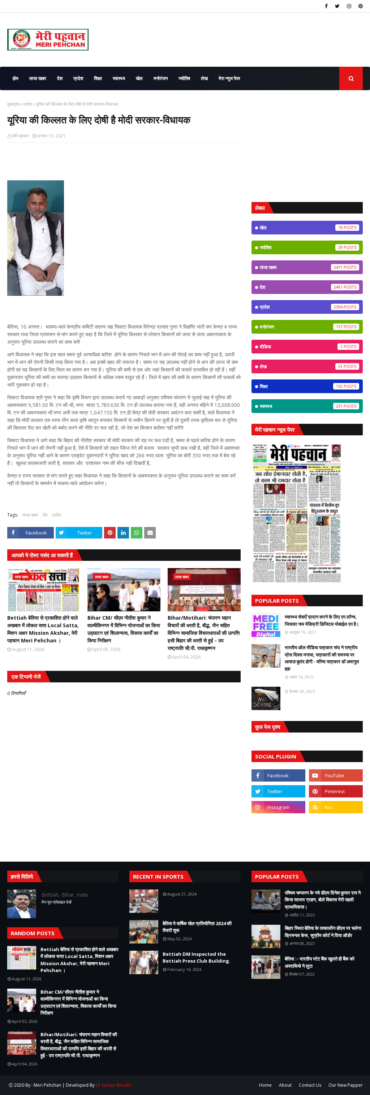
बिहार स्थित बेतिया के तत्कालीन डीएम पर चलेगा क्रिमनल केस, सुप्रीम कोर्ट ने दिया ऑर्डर (323, 931)
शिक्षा (301, 386)
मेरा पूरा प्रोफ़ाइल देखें (57, 902)
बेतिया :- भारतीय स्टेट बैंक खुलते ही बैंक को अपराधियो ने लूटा (319, 962)
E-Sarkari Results (114, 1085)
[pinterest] (360, 6)
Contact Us (310, 1085)
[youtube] (336, 775)
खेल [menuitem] (139, 78)
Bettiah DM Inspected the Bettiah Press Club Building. (197, 957)
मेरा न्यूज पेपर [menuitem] (229, 78)
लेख (301, 366)
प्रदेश (27, 104)
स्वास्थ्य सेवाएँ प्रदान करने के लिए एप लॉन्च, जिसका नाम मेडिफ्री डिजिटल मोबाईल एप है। (322, 620)
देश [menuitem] (60, 78)
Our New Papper (345, 1085)
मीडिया (301, 346)
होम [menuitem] (15, 78)
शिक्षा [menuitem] (98, 78)
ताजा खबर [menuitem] (37, 78)
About (285, 1085)
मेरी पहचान (20, 136)
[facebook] (326, 6)
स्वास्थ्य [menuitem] (119, 78)
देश (45, 515)
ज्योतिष (301, 247)
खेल (301, 227)
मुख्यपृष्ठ (13, 104)
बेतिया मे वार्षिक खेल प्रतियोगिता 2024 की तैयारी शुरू (197, 927)
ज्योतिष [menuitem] (184, 78)
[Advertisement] (307, 146)
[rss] (336, 807)
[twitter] (337, 6)
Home (265, 1085)
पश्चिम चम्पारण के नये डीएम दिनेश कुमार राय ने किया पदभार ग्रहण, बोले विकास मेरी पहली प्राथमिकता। (323, 899)
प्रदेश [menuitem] (78, 78)
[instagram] (349, 6)
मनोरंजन (301, 327)
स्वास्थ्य (301, 406)
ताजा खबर (30, 515)
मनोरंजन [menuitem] (161, 78)
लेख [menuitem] (204, 78)
